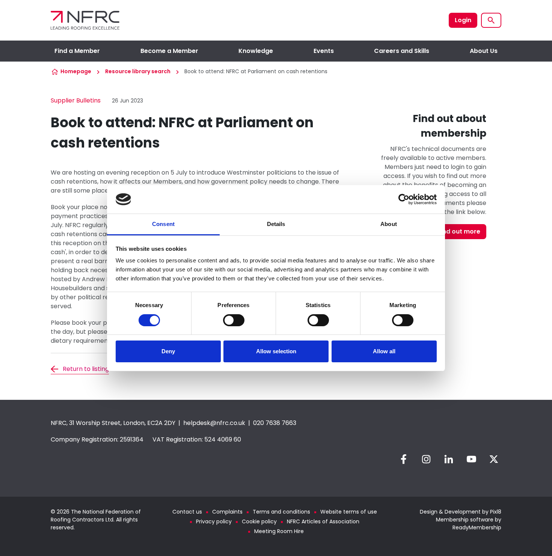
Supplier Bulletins (76, 100)
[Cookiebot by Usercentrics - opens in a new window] (404, 199)
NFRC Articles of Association (323, 521)
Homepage (75, 71)
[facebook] (403, 459)
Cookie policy (259, 521)
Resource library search (137, 71)
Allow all (384, 351)
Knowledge (255, 51)
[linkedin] (448, 459)
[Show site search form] (491, 20)
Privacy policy (214, 521)
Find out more (458, 231)
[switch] (233, 320)
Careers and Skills (401, 51)
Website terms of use (348, 511)
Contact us (187, 511)
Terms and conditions (281, 511)
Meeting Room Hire (279, 531)
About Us (484, 51)
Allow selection (276, 351)
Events (324, 51)
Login (463, 20)
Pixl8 (495, 511)
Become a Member (169, 51)
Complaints (227, 511)
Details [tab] (276, 224)
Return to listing (86, 369)
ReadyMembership (476, 527)
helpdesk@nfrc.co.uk (214, 423)
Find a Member (77, 51)
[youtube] (471, 459)
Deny (168, 351)
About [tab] (388, 224)
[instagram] (426, 459)
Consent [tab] (163, 224)
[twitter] (493, 459)
